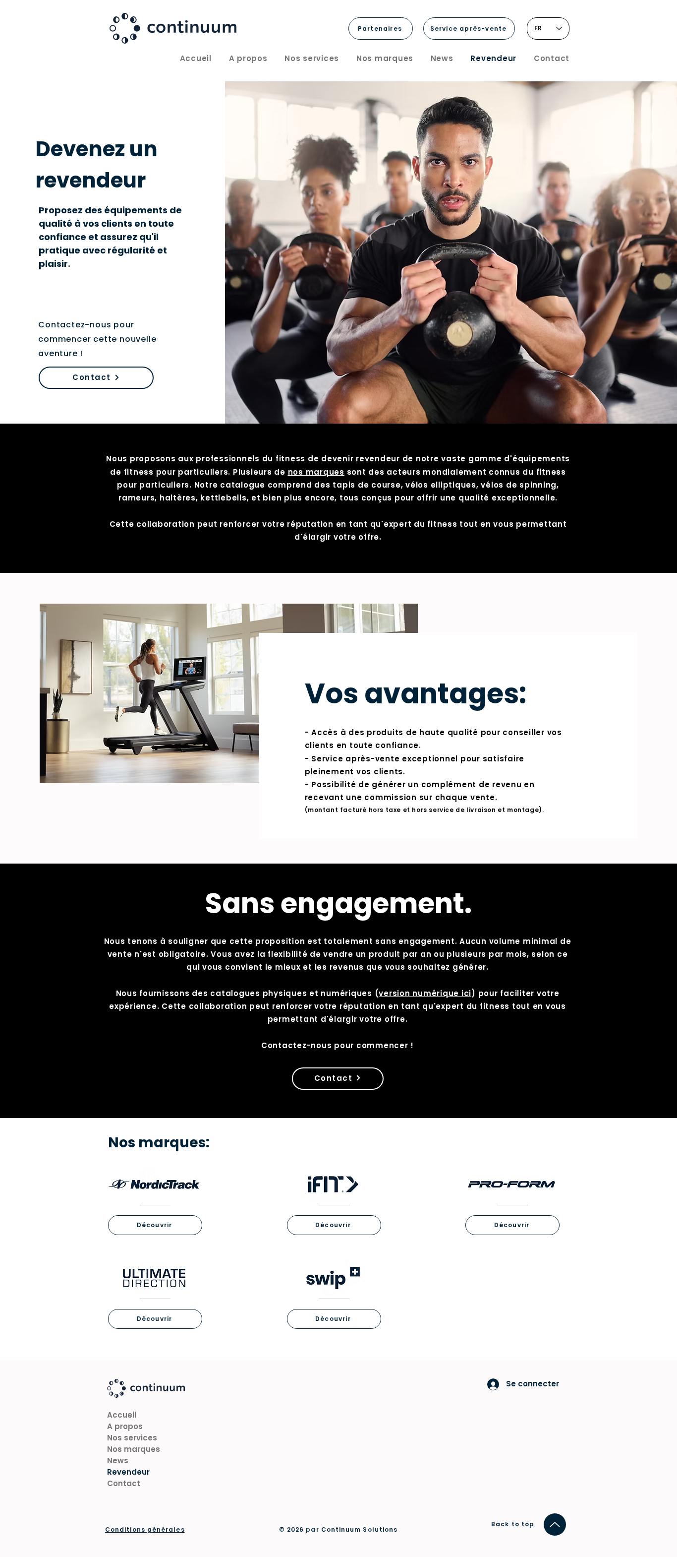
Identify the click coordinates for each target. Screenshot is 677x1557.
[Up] (555, 1524)
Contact (123, 1483)
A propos (125, 1426)
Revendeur (128, 1472)
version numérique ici (425, 993)
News (117, 1460)
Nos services (132, 1437)
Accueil (121, 1415)
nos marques (316, 472)
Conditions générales (145, 1529)
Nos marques (133, 1449)
